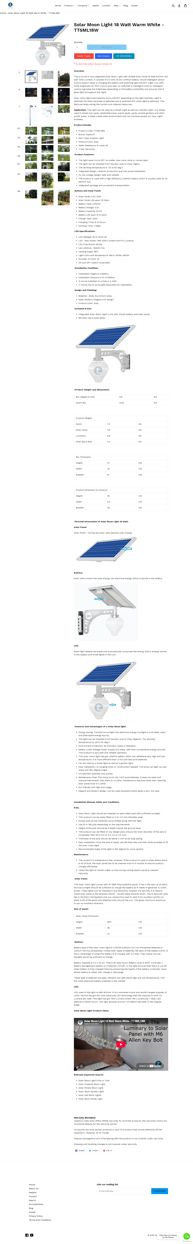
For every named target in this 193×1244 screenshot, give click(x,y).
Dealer (96, 5)
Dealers (32, 1192)
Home (58, 5)
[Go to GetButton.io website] (186, 1241)
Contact (106, 5)
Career (134, 5)
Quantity (78, 42)
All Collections (36, 1204)
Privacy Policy (36, 1216)
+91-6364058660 (124, 56)
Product (70, 5)
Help (118, 5)
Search (32, 1200)
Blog (126, 5)
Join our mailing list (107, 1184)
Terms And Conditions (40, 1220)
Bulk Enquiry (103, 56)
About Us (33, 1188)
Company (84, 5)
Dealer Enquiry (84, 56)
